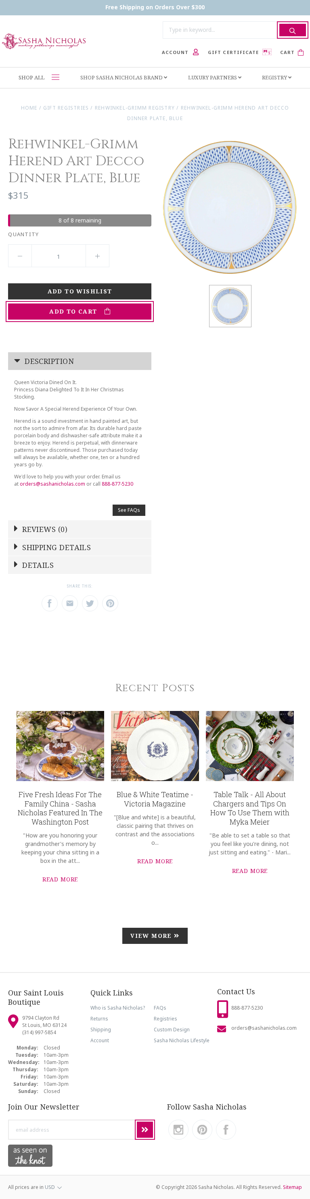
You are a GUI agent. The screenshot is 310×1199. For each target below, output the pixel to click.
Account (99, 1040)
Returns (99, 1018)
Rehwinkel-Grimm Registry (135, 107)
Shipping (100, 1029)
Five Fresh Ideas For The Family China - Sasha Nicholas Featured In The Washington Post (60, 808)
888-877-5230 (117, 483)
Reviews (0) (43, 529)
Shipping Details (55, 547)
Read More (60, 879)
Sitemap (292, 1187)
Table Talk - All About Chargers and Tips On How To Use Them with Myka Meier (249, 808)
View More (152, 935)
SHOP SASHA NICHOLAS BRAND (122, 77)
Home (29, 107)
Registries (165, 1018)
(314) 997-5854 (39, 1032)
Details (37, 565)
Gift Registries (66, 107)
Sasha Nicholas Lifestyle (181, 1040)
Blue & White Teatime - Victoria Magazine (155, 799)
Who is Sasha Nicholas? (117, 1007)
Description (48, 361)
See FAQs (129, 510)
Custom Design (172, 1029)
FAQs (160, 1007)
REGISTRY (275, 77)
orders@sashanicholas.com (52, 483)
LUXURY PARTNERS (213, 77)
